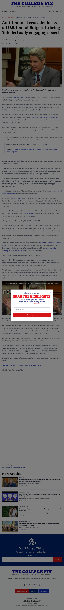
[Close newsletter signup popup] (50, 292)
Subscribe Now (32, 315)
